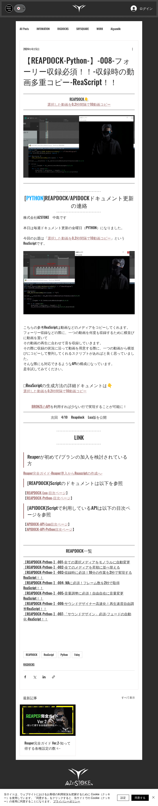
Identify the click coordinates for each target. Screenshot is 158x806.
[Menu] (9, 8)
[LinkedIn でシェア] (44, 677)
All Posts (24, 29)
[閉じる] (153, 797)
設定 (123, 797)
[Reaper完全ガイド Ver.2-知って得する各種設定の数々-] (48, 720)
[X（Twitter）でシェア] (34, 677)
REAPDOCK (31, 655)
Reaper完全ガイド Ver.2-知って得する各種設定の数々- (47, 745)
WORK (100, 29)
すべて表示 (128, 697)
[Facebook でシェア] (25, 677)
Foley (77, 655)
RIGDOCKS (63, 29)
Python (64, 655)
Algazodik (116, 29)
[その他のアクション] (132, 49)
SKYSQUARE (82, 29)
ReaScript (49, 655)
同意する (140, 797)
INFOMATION (43, 29)
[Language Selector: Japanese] (19, 8)
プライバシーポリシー (66, 801)
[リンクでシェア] (53, 677)
